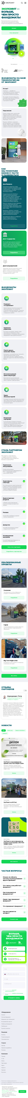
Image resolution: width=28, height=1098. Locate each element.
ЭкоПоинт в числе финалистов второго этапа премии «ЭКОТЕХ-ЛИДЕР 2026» (14, 842)
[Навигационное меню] (25, 3)
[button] (22, 3)
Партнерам (4, 1063)
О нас (2, 1058)
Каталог (3, 1014)
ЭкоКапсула (4, 1026)
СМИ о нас (10, 730)
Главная (3, 1056)
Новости (3, 1067)
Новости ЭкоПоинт (20, 730)
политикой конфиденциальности (10, 990)
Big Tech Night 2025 (10, 660)
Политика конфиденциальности (9, 1081)
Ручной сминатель (5, 1028)
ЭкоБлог (5, 733)
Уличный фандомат (6, 1017)
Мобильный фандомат (6, 1024)
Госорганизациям (5, 1037)
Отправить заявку (14, 998)
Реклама (3, 1050)
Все (3, 730)
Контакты (3, 1072)
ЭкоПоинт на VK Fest (10, 802)
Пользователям (5, 1039)
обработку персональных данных (14, 994)
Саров (6, 625)
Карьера (3, 1070)
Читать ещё (5, 716)
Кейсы (2, 1060)
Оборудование (6, 1012)
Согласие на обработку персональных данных (12, 1082)
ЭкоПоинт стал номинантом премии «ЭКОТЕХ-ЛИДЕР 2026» (14, 762)
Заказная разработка (6, 1047)
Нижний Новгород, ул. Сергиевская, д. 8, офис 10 (14, 959)
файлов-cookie (5, 1090)
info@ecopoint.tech (12, 948)
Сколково (7, 590)
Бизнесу (3, 1034)
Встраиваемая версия (6, 1021)
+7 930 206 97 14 (12, 953)
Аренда (3, 1045)
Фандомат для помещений (7, 1019)
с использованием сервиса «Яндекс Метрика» (9, 1091)
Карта (2, 1065)
